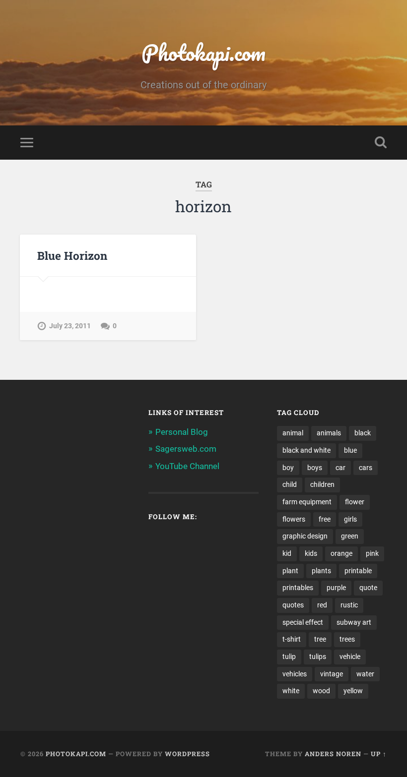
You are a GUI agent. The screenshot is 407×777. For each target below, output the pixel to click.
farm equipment (307, 502)
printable (358, 571)
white (290, 691)
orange (341, 553)
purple (336, 588)
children (322, 484)
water (365, 674)
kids (311, 553)
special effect (302, 622)
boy (288, 468)
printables (297, 588)
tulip (289, 656)
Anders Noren (333, 754)
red (322, 605)
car (340, 468)
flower (354, 502)
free (325, 519)
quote (368, 588)
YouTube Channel (187, 466)
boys (314, 468)
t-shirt (291, 639)
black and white (306, 450)
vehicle (349, 656)
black (362, 433)
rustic (349, 605)
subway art (354, 622)
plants (321, 571)
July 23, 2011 (70, 326)
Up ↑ (379, 754)
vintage (331, 674)
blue (350, 450)
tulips (317, 656)
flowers (293, 519)
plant (290, 571)
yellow (353, 691)
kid (286, 553)
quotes (293, 605)
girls (350, 519)
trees (347, 639)
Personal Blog (181, 432)
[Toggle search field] (381, 142)
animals (329, 433)
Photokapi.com (203, 52)
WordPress (187, 754)
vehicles (294, 674)
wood (321, 691)
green (349, 536)
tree (320, 639)
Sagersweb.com (185, 449)
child (289, 484)
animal (292, 433)
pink (372, 553)
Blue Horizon (72, 255)
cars (365, 468)
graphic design (305, 536)
